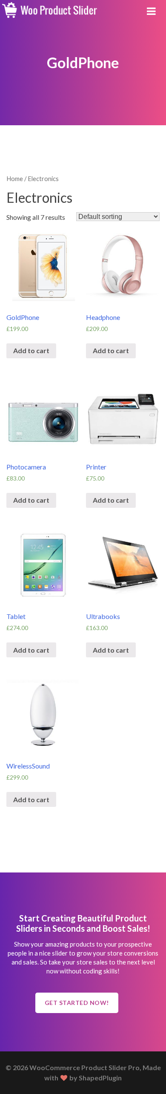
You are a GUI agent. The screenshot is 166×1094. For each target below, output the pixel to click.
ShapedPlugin (100, 1078)
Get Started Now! (77, 1002)
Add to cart (31, 350)
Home (14, 178)
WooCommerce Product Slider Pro (84, 1067)
